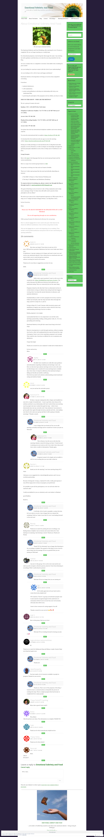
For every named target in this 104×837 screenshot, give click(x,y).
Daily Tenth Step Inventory (75, 92)
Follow (71, 59)
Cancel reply (25, 767)
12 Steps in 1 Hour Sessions (75, 143)
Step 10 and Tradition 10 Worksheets (74, 222)
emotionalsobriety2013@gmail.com (41, 185)
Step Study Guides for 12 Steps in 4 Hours (75, 140)
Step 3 (72, 190)
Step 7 (72, 211)
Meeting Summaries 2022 (75, 175)
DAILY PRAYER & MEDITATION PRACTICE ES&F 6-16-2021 (74, 257)
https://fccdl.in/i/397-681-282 (52, 135)
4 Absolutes (73, 241)
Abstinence (71, 145)
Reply (43, 269)
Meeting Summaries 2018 (75, 164)
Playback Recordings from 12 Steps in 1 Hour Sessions (75, 127)
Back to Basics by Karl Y (76, 124)
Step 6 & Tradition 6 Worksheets (73, 204)
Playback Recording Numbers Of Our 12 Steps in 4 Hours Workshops (75, 136)
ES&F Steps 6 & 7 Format (74, 83)
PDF (47, 163)
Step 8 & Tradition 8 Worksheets (73, 213)
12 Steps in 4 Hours (73, 114)
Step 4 (72, 195)
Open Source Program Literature (74, 245)
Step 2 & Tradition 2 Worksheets (73, 184)
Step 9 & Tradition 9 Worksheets (73, 218)
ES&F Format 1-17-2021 (74, 147)
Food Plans (71, 149)
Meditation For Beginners (74, 158)
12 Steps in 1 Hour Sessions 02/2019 (75, 116)
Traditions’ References (74, 236)
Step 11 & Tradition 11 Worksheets (74, 226)
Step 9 (72, 220)
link (28, 158)
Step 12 (72, 235)
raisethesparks (35, 669)
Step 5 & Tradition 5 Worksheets (73, 200)
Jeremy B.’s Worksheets (74, 157)
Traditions (73, 238)
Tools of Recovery (75, 153)
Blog (41, 18)
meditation (73, 160)
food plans (73, 150)
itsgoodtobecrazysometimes (41, 640)
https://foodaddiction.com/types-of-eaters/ (46, 280)
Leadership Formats (75, 122)
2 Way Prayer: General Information (74, 250)
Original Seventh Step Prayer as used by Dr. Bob (74, 89)
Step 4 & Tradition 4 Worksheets (73, 193)
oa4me (32, 559)
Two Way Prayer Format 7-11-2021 (75, 265)
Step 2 (72, 186)
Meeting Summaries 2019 (75, 167)
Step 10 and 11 (74, 229)
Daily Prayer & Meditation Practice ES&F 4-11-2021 (75, 260)
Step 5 (72, 202)
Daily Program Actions (74, 155)
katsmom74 (34, 395)
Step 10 (72, 224)
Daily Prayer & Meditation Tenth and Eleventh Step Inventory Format (75, 253)
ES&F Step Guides (75, 121)
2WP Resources (75, 18)
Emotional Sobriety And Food (39, 7)
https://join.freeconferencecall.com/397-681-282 (37, 141)
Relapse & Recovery (73, 177)
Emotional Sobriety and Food (45, 273)
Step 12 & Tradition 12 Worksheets (74, 233)
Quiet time (71, 271)
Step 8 (72, 215)
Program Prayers (73, 270)
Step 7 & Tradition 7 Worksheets (73, 209)
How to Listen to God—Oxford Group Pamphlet (74, 267)
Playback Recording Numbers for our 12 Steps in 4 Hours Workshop (75, 131)
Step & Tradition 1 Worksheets (73, 180)
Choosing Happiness (73, 95)
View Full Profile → (52, 830)
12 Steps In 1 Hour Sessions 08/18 (75, 119)
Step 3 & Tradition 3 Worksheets (73, 188)
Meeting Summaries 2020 (75, 170)
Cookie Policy (24, 834)
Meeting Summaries (63, 18)
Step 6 (70, 207)
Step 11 (72, 230)
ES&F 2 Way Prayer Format (75, 262)
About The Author (33, 18)
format (31, 223)
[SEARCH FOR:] (74, 35)
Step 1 (72, 182)
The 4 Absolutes (72, 240)
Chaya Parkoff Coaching (39, 700)
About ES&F (24, 18)
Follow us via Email (73, 41)
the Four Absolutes (75, 243)
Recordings (52, 18)
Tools (72, 152)
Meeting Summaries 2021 (75, 172)
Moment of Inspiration (74, 86)
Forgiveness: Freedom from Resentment (75, 197)
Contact (46, 18)
